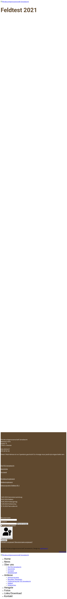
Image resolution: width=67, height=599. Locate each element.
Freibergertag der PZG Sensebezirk (19, 581)
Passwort (4, 522)
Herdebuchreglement (8, 479)
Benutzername (5, 518)
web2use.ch (44, 548)
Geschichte (4, 469)
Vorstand (4, 472)
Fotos (7, 590)
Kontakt (8, 596)
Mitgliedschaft (12, 573)
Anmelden (3, 540)
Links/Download (13, 593)
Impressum (62, 552)
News (7, 561)
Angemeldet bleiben (9, 526)
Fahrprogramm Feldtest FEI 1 (10, 486)
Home (7, 558)
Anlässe (8, 575)
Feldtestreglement (7, 482)
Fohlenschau (12, 585)
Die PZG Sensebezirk (7, 466)
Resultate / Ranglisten (15, 579)
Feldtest (10, 583)
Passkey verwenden (7, 538)
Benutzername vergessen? (23, 542)
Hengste (8, 587)
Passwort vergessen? (8, 542)
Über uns (9, 564)
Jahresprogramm (13, 577)
